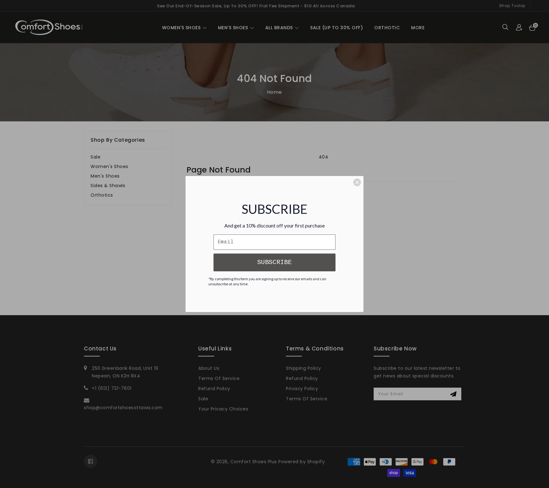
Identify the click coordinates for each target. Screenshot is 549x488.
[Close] (357, 182)
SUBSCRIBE (274, 262)
